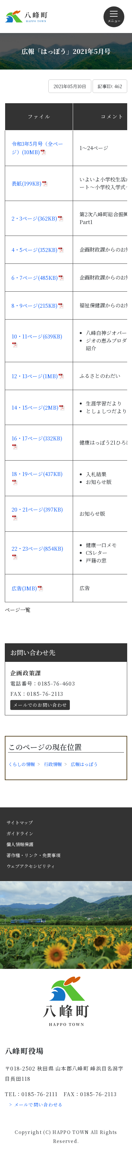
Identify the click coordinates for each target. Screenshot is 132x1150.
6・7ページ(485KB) (35, 277)
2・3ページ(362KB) (34, 218)
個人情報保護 (19, 844)
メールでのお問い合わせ (40, 705)
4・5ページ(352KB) (35, 250)
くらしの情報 (21, 764)
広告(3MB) (24, 588)
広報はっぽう (84, 764)
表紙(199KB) (27, 183)
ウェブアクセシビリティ (30, 866)
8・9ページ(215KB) (35, 305)
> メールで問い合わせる (36, 1104)
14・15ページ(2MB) (35, 407)
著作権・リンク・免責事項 (33, 855)
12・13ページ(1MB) (35, 376)
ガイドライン (19, 833)
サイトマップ (19, 822)
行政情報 (53, 764)
